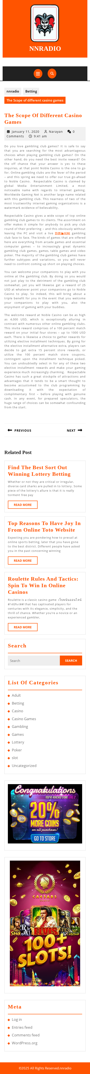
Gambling (20, 726)
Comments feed (26, 1035)
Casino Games (24, 718)
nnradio (45, 48)
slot (15, 757)
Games (18, 734)
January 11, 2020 (25, 131)
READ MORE (26, 505)
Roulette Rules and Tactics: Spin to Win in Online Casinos (43, 585)
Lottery (18, 742)
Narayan (56, 131)
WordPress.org (24, 1042)
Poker (17, 749)
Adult (16, 695)
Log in (17, 1019)
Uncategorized (24, 765)
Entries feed (22, 1027)
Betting (31, 91)
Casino (17, 710)
